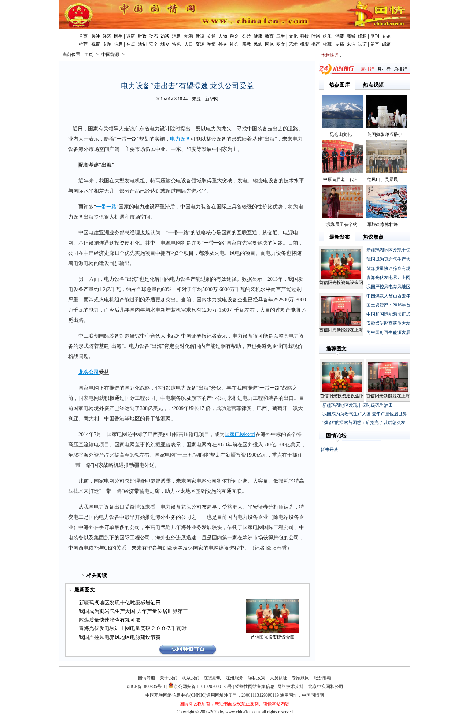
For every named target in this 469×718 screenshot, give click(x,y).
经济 (107, 36)
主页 (88, 54)
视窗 (95, 44)
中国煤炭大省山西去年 (388, 295)
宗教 (246, 44)
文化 (293, 36)
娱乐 (327, 36)
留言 (374, 44)
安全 (153, 44)
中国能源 (110, 54)
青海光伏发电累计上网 (388, 277)
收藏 (327, 44)
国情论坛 (336, 435)
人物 (222, 36)
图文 (280, 44)
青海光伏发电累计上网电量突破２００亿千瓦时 (133, 628)
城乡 (164, 44)
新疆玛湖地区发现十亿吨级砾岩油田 (120, 603)
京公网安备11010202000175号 (203, 686)
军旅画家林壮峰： (384, 224)
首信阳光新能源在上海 (341, 329)
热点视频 (373, 85)
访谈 (164, 36)
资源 (200, 44)
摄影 (304, 44)
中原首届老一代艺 (340, 179)
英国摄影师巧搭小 (384, 134)
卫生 (280, 36)
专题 (386, 36)
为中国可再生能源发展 (388, 332)
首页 (83, 36)
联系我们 (190, 677)
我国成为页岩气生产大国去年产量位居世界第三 (133, 611)
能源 (188, 36)
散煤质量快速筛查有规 (388, 268)
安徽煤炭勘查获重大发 (388, 323)
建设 (200, 36)
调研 (130, 36)
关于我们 (168, 677)
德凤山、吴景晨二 (384, 179)
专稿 (339, 44)
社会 (234, 44)
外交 (222, 44)
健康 (258, 36)
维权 (362, 36)
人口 (188, 44)
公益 (246, 36)
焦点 (130, 44)
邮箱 (386, 44)
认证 (362, 44)
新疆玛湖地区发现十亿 (388, 250)
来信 (351, 44)
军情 (211, 44)
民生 (118, 36)
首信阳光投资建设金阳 (273, 637)
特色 (176, 44)
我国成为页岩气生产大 (388, 259)
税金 (234, 36)
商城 (351, 36)
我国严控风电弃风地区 (388, 286)
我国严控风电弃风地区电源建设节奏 (120, 637)
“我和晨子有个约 (341, 224)
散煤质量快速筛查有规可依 (109, 620)
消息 (176, 36)
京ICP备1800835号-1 (145, 686)
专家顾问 (300, 677)
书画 (315, 44)
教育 (269, 36)
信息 (118, 44)
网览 (269, 44)
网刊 (374, 36)
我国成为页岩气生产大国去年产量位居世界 (364, 413)
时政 (142, 36)
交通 (211, 36)
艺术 (293, 44)
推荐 (83, 44)
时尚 (315, 36)
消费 (339, 36)
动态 (153, 36)
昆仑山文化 (341, 134)
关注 (95, 36)
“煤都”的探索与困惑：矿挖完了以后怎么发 (363, 422)
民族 (258, 44)
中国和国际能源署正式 (388, 314)
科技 (304, 36)
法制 (142, 44)
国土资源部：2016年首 (388, 305)
